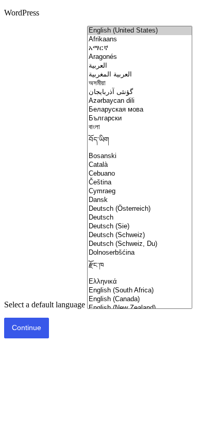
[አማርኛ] (140, 48)
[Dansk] (140, 200)
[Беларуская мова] (140, 109)
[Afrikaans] (140, 39)
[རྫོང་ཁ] (140, 267)
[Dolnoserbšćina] (140, 252)
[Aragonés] (140, 57)
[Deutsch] (140, 217)
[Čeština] (140, 182)
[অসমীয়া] (140, 83)
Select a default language (44, 304)
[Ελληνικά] (140, 281)
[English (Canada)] (140, 299)
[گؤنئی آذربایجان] (140, 92)
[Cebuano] (140, 173)
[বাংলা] (140, 127)
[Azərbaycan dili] (140, 101)
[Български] (140, 118)
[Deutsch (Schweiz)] (140, 235)
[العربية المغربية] (140, 74)
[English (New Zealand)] (140, 308)
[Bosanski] (140, 156)
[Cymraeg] (140, 191)
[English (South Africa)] (140, 290)
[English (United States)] (140, 30)
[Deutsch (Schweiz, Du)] (140, 244)
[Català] (140, 165)
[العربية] (140, 65)
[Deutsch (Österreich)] (140, 209)
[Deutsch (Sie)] (140, 226)
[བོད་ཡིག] (140, 142)
